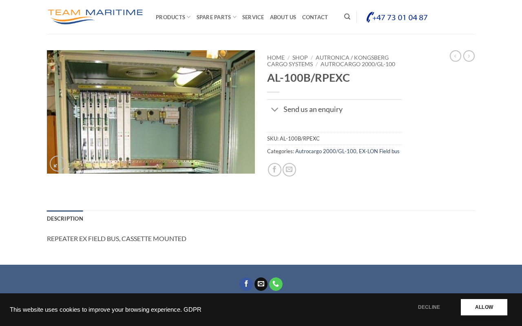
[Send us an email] (261, 284)
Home (276, 57)
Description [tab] (65, 218)
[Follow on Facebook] (246, 284)
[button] (58, 164)
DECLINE (429, 307)
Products (170, 17)
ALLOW (484, 307)
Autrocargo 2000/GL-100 (358, 64)
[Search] (347, 17)
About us (283, 17)
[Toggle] (275, 110)
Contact (315, 17)
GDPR (192, 309)
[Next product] (455, 56)
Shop (300, 57)
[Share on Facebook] (274, 169)
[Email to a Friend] (289, 169)
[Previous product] (469, 56)
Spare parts (214, 17)
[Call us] (276, 284)
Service (253, 17)
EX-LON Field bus (379, 151)
